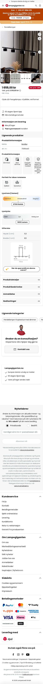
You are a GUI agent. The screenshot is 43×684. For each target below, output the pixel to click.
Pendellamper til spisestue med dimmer (20, 320)
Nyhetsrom (18, 570)
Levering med (10, 632)
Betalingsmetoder (10, 509)
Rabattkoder (7, 566)
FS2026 (20, 18)
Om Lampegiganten (14, 537)
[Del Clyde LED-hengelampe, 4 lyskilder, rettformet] (39, 38)
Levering (5, 517)
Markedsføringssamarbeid (14, 546)
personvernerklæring (21, 486)
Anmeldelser (7, 562)
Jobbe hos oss (8, 558)
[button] (5, 78)
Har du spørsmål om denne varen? (23, 269)
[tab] (21, 513)
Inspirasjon (6, 570)
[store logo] (16, 5)
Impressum (7, 591)
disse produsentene (27, 450)
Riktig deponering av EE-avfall (22, 666)
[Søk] (36, 5)
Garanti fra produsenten (13, 529)
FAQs (4, 501)
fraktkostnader (27, 674)
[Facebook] (15, 654)
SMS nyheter (7, 554)
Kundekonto (7, 521)
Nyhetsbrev (7, 550)
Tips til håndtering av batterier (30, 663)
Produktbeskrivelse (12, 287)
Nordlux (24, 144)
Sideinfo (7, 578)
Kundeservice (10, 496)
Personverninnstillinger (10, 659)
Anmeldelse (9, 294)
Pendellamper (9, 27)
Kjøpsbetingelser (9, 587)
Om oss (5, 542)
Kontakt (5, 505)
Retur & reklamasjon (11, 525)
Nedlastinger (9, 301)
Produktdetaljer (11, 279)
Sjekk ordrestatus (10, 513)
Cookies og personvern (12, 583)
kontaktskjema (35, 481)
